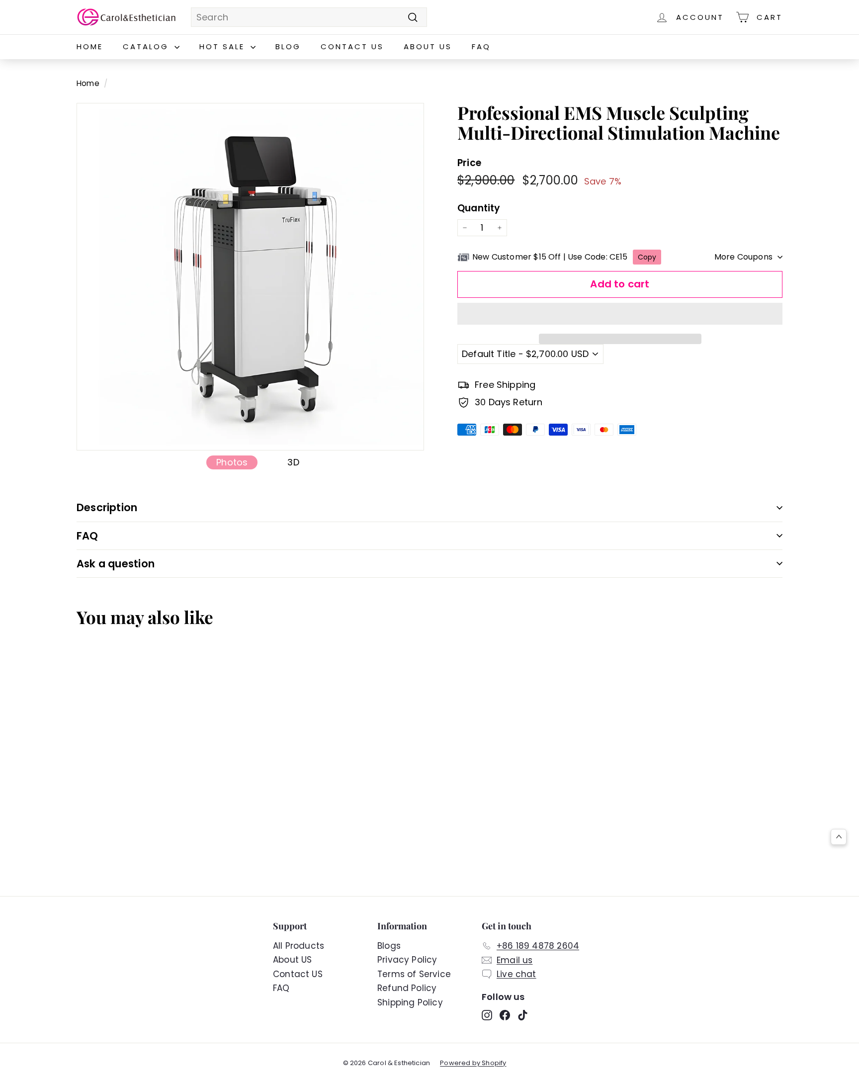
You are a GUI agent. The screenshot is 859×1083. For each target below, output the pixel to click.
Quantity (478, 208)
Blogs (389, 946)
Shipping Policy (410, 1002)
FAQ (481, 46)
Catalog (147, 46)
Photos (232, 462)
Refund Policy (406, 988)
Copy (647, 257)
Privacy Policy (407, 960)
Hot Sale (223, 46)
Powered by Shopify (473, 1063)
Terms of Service (414, 974)
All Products (298, 946)
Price (469, 163)
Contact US (352, 46)
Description (107, 507)
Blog (288, 46)
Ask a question (116, 563)
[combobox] (309, 17)
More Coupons (743, 257)
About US (428, 46)
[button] (619, 314)
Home (90, 46)
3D (293, 462)
